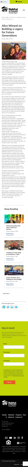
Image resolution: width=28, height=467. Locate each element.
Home (3, 17)
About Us (11, 417)
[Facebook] (4, 307)
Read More (10, 234)
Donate (20, 2)
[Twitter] (8, 307)
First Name (7, 352)
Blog (7, 17)
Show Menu (6, 293)
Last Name (7, 360)
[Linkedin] (12, 307)
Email (5, 343)
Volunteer (11, 415)
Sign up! (9, 382)
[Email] (16, 307)
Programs (19, 415)
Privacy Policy (23, 464)
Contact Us (18, 417)
